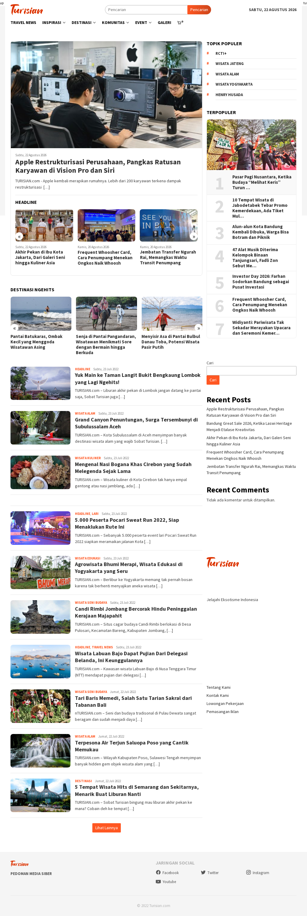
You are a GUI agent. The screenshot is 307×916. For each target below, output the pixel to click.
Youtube (169, 881)
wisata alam (227, 74)
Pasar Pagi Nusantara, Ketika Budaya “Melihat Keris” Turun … (261, 182)
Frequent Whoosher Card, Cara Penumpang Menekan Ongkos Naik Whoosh (105, 258)
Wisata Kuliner (88, 458)
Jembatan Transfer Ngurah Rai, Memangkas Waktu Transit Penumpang (168, 257)
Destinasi (83, 781)
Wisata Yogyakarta (234, 84)
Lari (95, 514)
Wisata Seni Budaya (91, 602)
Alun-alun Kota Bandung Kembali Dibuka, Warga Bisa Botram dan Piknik (260, 232)
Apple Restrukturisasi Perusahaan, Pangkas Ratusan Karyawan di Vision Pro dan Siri (98, 166)
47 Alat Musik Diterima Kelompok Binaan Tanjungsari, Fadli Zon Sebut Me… (255, 258)
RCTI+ (221, 53)
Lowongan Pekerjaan (225, 703)
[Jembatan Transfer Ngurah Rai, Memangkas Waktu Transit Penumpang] (169, 225)
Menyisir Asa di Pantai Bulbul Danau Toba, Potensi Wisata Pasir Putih (171, 342)
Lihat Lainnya (106, 827)
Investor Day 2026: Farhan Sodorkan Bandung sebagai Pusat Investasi (260, 282)
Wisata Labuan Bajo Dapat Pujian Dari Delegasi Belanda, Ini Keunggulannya (131, 657)
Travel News (102, 647)
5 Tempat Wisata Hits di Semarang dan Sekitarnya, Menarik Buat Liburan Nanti (137, 790)
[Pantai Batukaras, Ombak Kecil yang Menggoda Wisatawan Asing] (40, 314)
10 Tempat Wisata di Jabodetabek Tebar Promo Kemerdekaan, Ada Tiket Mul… (260, 208)
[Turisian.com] (26, 9)
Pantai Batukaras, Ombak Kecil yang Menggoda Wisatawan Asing (36, 342)
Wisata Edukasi (87, 558)
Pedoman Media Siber (31, 873)
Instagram (261, 872)
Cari (210, 363)
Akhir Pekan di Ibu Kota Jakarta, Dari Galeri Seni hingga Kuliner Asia (40, 257)
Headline (82, 369)
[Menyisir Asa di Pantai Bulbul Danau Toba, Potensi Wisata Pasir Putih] (172, 314)
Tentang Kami (219, 687)
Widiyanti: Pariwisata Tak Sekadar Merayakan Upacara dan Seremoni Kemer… (261, 328)
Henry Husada (229, 94)
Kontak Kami (218, 695)
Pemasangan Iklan (223, 711)
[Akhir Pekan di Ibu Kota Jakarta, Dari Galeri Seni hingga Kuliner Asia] (44, 225)
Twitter (213, 872)
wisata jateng (230, 63)
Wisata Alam (85, 413)
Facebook (170, 872)
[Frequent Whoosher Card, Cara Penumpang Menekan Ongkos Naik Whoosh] (107, 225)
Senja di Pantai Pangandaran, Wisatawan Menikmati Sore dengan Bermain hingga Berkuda (106, 344)
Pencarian (199, 9)
